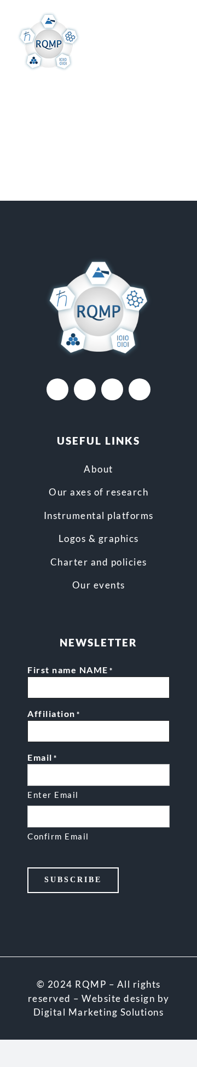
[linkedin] (139, 389)
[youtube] (112, 389)
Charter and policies (98, 562)
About (98, 469)
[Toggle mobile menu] (176, 39)
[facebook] (57, 389)
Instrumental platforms (99, 515)
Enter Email (53, 795)
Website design (118, 998)
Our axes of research (98, 492)
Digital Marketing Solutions (98, 1012)
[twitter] (85, 389)
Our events (98, 585)
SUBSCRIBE (73, 880)
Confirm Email (58, 836)
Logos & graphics (99, 538)
